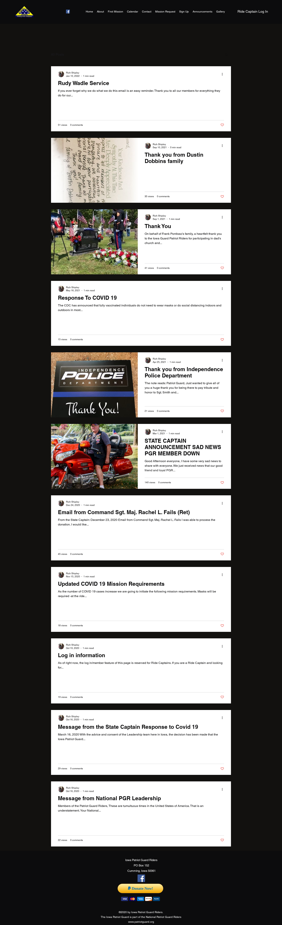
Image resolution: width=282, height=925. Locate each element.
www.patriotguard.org (141, 921)
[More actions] (223, 74)
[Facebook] (68, 11)
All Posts (57, 54)
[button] (226, 55)
